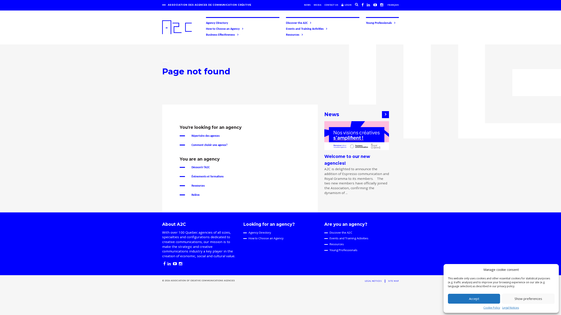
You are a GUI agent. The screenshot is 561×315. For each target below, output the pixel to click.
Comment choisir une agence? (209, 145)
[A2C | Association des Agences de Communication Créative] (177, 27)
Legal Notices (510, 308)
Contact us (331, 5)
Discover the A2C (297, 23)
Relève (196, 195)
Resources (292, 35)
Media (317, 5)
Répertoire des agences (206, 136)
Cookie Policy (491, 308)
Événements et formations (208, 176)
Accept (474, 298)
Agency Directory (217, 23)
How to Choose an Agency (223, 29)
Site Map (393, 281)
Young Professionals (379, 23)
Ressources (198, 185)
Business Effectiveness (220, 35)
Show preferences (528, 298)
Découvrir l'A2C (201, 167)
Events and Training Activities (305, 29)
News (307, 5)
